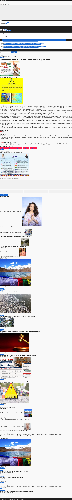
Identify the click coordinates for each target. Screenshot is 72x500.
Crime (1, 488)
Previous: (4, 151)
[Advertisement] (36, 12)
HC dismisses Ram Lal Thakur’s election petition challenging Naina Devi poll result (18, 355)
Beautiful (19, 41)
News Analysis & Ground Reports (6, 28)
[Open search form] (0, 50)
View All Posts (3, 140)
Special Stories (5, 30)
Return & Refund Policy (4, 36)
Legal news (2, 329)
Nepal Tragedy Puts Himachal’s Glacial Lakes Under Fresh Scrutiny (14, 291)
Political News (4, 23)
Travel (33, 40)
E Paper (1, 49)
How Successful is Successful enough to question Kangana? (11, 211)
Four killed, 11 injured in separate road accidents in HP (12, 406)
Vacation (19, 47)
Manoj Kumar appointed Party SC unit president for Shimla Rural (12, 426)
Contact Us (2, 38)
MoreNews (16, 499)
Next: (12, 152)
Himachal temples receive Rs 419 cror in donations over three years (15, 381)
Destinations (22, 43)
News (1, 20)
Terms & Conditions (3, 35)
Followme (23, 46)
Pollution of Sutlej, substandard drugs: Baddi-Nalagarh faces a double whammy (17, 316)
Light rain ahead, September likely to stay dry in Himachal (10, 242)
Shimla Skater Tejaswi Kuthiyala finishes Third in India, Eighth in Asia (12, 232)
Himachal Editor (3, 293)
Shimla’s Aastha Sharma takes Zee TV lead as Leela (9, 251)
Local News (2, 482)
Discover (21, 44)
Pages (1, 31)
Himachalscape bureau (4, 77)
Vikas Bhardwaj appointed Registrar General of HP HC (10, 419)
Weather (3, 29)
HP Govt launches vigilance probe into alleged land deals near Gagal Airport (16, 435)
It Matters (2, 26)
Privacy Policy (3, 33)
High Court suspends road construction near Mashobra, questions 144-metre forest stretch (20, 331)
